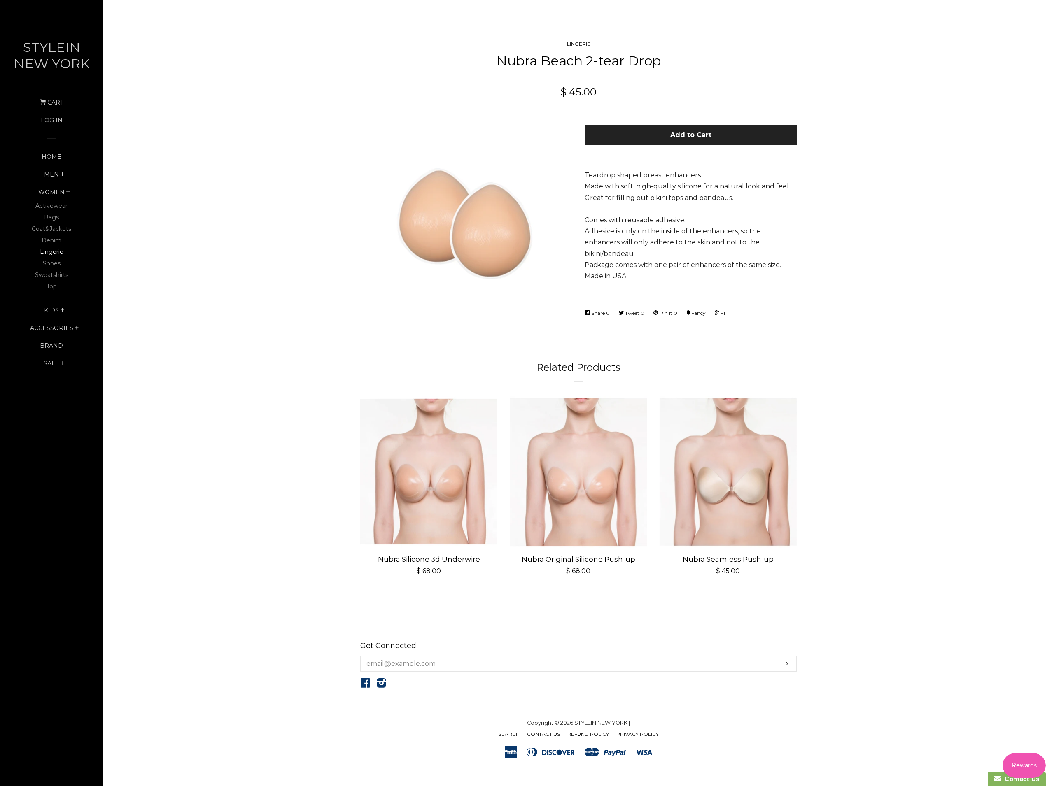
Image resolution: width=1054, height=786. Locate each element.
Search (509, 734)
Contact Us (543, 734)
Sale (51, 363)
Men (51, 174)
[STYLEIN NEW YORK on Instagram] (381, 684)
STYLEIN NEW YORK (52, 55)
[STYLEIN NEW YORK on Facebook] (365, 684)
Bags (51, 217)
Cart (54, 102)
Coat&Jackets (51, 229)
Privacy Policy (637, 734)
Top (52, 286)
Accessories (51, 328)
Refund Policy (588, 734)
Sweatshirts (51, 275)
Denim (51, 240)
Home (51, 156)
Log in (52, 120)
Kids (51, 310)
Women (51, 192)
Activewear (51, 205)
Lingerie (51, 252)
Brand (51, 345)
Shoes (52, 263)
